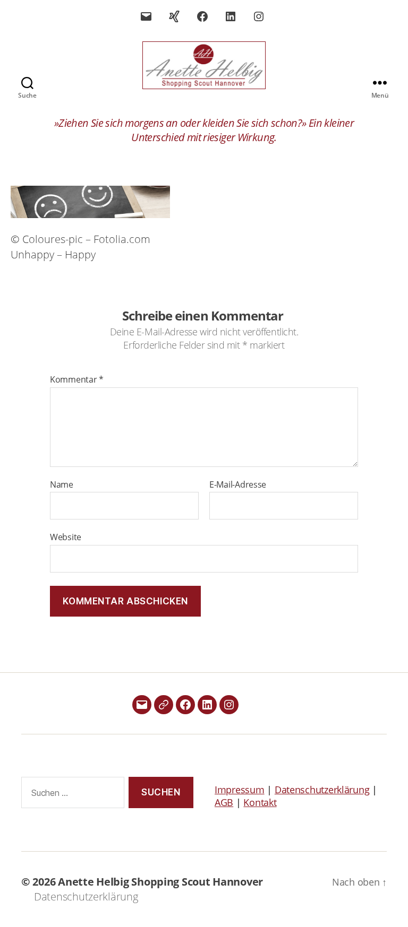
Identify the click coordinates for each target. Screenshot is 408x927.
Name (61, 485)
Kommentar (77, 380)
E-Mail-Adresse (237, 485)
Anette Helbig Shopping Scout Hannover (160, 881)
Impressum (240, 789)
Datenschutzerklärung (322, 789)
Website (65, 536)
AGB (224, 802)
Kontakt (259, 802)
